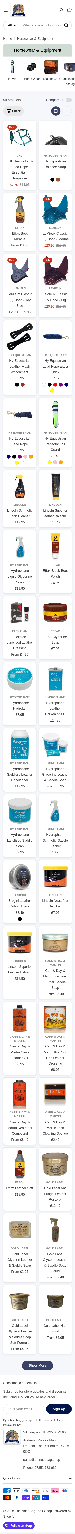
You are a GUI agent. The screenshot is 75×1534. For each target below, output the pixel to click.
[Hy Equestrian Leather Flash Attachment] (19, 336)
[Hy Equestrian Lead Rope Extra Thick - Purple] (61, 385)
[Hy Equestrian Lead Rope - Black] (14, 457)
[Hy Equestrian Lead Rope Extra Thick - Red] (55, 385)
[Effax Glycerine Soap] (55, 612)
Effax (19, 227)
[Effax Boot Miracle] (19, 209)
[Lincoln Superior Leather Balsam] (19, 942)
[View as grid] (56, 111)
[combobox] (37, 25)
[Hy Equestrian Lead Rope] (19, 414)
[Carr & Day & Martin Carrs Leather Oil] (19, 1018)
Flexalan (19, 631)
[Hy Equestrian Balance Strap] (55, 137)
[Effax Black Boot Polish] (55, 546)
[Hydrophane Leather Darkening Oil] (55, 678)
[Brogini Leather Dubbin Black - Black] (20, 919)
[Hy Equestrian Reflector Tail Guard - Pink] (55, 462)
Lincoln (19, 504)
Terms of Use (52, 1420)
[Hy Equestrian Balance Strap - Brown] (58, 180)
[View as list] (67, 111)
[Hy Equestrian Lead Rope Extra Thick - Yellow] (52, 390)
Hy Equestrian (55, 155)
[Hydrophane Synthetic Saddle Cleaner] (55, 810)
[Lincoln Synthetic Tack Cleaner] (19, 486)
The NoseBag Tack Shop (33, 1511)
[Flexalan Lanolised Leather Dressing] (19, 612)
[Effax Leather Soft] (19, 1164)
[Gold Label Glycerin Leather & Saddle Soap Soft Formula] (19, 1301)
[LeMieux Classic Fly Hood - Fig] (55, 270)
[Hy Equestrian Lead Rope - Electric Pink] (25, 457)
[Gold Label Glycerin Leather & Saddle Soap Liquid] (55, 1230)
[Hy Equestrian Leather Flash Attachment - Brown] (23, 385)
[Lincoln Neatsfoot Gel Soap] (55, 876)
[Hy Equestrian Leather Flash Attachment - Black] (17, 385)
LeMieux (55, 227)
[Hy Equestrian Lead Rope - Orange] (31, 457)
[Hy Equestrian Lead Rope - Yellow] (17, 463)
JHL (19, 155)
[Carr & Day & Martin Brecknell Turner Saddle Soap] (55, 942)
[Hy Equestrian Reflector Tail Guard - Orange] (61, 462)
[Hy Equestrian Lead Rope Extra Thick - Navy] (66, 385)
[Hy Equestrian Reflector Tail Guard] (55, 414)
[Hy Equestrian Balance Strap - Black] (52, 180)
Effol (19, 1182)
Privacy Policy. (12, 1424)
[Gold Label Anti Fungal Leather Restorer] (55, 1164)
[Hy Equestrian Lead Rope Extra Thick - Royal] (44, 385)
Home (7, 39)
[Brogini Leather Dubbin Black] (19, 876)
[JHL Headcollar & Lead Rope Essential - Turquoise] (19, 137)
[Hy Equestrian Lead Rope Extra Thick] (55, 336)
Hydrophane (20, 565)
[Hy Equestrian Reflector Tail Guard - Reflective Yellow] (50, 462)
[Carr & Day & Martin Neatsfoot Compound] (19, 1094)
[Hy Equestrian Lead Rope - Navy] (9, 457)
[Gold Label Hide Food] (55, 1301)
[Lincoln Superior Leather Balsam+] (55, 486)
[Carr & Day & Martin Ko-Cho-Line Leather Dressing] (55, 1018)
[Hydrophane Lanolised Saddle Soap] (19, 810)
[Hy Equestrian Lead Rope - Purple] (20, 457)
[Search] (66, 25)
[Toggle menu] (5, 10)
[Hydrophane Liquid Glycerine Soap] (19, 546)
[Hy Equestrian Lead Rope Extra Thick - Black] (50, 385)
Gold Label (55, 1182)
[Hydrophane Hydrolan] (19, 678)
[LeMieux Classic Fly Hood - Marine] (55, 209)
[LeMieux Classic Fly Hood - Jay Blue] (19, 270)
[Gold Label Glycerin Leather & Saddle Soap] (19, 1230)
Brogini (20, 895)
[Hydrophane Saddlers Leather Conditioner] (19, 744)
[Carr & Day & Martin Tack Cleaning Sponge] (55, 1094)
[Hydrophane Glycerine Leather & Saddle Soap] (55, 744)
